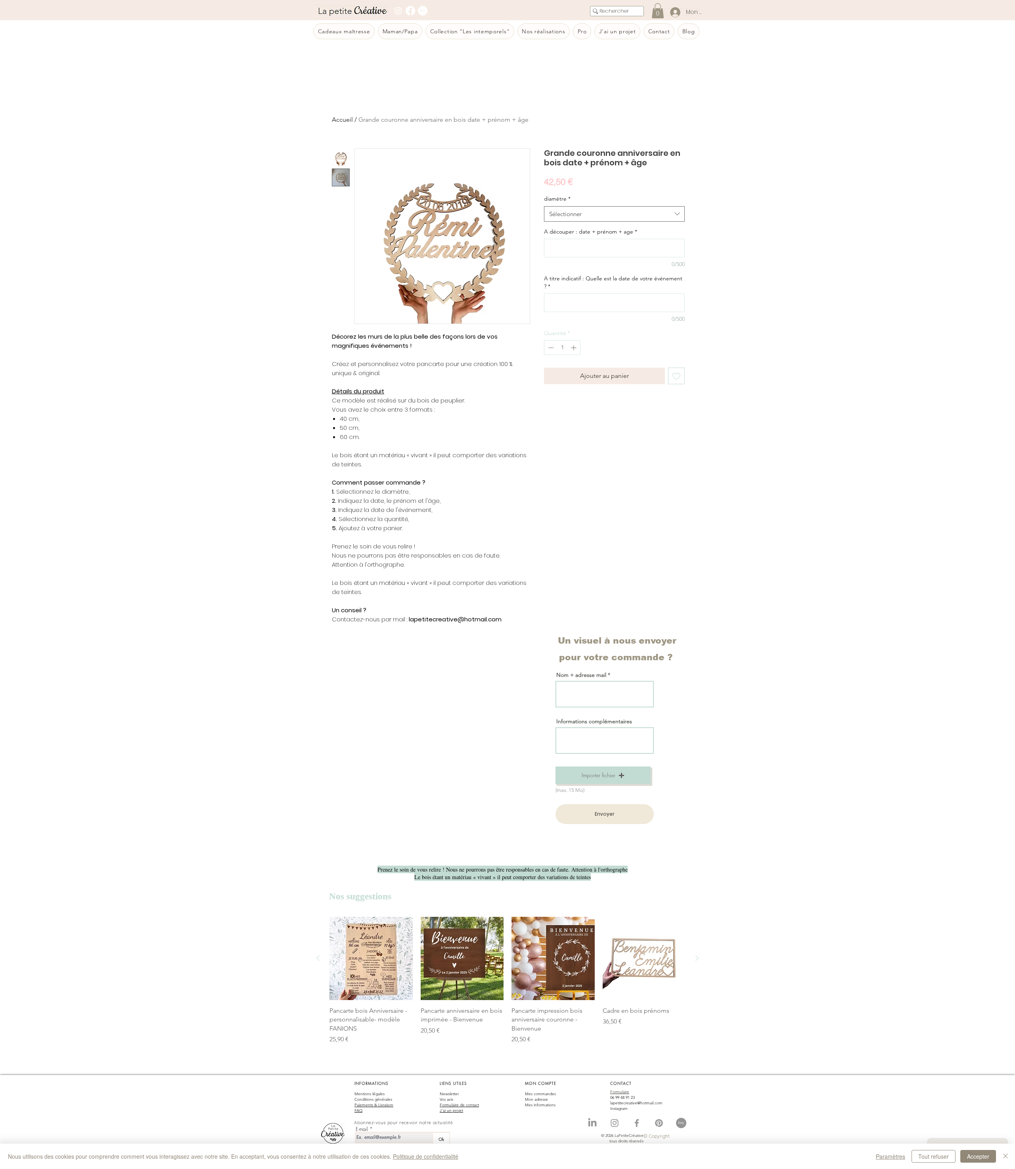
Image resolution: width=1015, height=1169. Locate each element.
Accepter (978, 1156)
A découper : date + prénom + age (590, 231)
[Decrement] (550, 348)
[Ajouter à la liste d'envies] (676, 376)
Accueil (342, 119)
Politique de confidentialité (425, 1156)
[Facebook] (410, 10)
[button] (603, 775)
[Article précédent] (318, 958)
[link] (657, 10)
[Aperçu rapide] (371, 958)
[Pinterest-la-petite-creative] (659, 1123)
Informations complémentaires (594, 721)
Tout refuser (933, 1156)
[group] (507, 980)
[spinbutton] (562, 348)
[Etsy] (422, 10)
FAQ (358, 1110)
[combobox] (614, 214)
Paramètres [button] (890, 1156)
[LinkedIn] (592, 1123)
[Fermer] (1005, 1156)
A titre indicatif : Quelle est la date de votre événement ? (613, 282)
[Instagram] (398, 10)
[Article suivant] (697, 958)
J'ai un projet (451, 1110)
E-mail (362, 1129)
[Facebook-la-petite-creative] (637, 1123)
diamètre (557, 198)
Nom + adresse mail (582, 675)
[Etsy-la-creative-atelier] (681, 1123)
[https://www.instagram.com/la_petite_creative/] (614, 1123)
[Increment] (574, 348)
